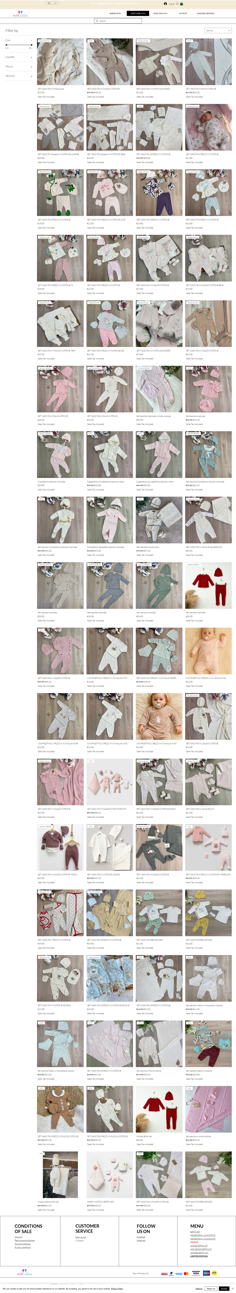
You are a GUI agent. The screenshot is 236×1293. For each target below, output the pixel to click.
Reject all (211, 1288)
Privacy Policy (117, 1288)
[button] (181, 3)
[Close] (232, 1288)
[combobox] (218, 30)
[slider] (6, 45)
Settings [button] (199, 1288)
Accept (224, 1288)
